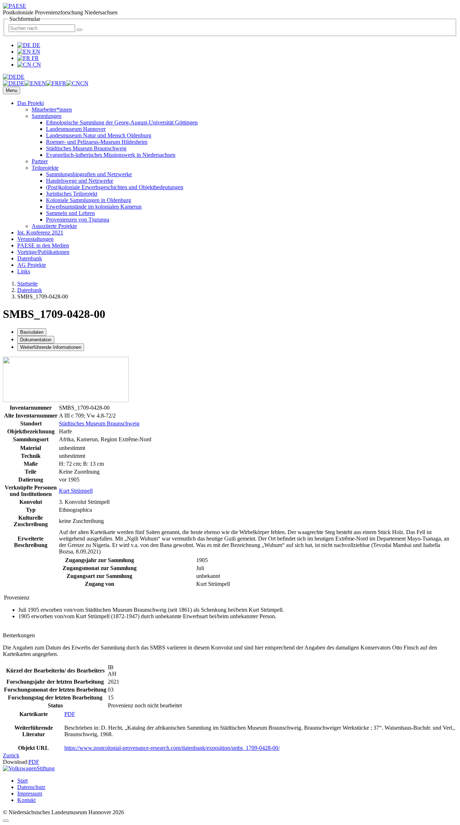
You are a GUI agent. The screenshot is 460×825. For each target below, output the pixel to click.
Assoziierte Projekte (54, 226)
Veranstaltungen (35, 239)
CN (36, 64)
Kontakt (26, 800)
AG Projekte (31, 265)
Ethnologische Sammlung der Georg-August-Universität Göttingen (122, 122)
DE (35, 45)
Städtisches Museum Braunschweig (86, 148)
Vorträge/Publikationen (43, 252)
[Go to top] (6, 821)
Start (22, 781)
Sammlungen (46, 116)
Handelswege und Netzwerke (79, 181)
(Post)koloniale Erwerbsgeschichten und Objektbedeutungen (114, 187)
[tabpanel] (230, 456)
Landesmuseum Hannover (76, 129)
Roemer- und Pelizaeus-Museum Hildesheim (96, 142)
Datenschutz (31, 787)
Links (23, 271)
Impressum (29, 793)
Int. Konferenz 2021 (40, 232)
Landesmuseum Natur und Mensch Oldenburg (98, 135)
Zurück (11, 755)
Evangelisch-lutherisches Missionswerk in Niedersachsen (110, 155)
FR (34, 58)
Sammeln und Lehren (70, 213)
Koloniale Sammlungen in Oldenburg (88, 200)
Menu (11, 90)
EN (35, 52)
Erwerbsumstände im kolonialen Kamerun (94, 207)
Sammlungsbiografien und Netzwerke (89, 174)
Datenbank (29, 258)
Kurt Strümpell (76, 491)
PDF (69, 714)
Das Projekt (30, 103)
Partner (40, 161)
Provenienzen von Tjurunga (77, 219)
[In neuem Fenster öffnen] (66, 400)
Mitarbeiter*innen (52, 109)
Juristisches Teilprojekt (71, 194)
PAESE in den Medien (43, 245)
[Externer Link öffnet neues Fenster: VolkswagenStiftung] (29, 768)
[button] (13, 77)
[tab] (31, 332)
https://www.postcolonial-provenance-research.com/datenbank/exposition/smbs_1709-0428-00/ (172, 748)
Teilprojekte (45, 168)
